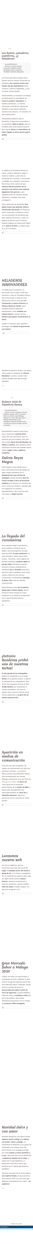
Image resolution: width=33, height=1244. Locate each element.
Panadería (7, 72)
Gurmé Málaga (19, 416)
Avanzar (14, 66)
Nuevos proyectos (16, 70)
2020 (13, 412)
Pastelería (13, 72)
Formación (7, 68)
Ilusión (19, 68)
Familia (12, 416)
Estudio (19, 66)
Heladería (13, 68)
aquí (17, 889)
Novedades (7, 70)
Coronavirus (22, 414)
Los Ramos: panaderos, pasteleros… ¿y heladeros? (15, 55)
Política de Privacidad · (20, 1210)
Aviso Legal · (9, 1210)
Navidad (11, 420)
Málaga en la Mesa (9, 782)
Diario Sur (6, 416)
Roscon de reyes (17, 423)
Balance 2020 (14, 414)
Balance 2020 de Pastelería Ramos (12, 403)
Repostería (20, 72)
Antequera (18, 412)
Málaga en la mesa (9, 418)
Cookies (24, 1212)
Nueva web (17, 420)
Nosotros (8, 66)
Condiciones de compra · (14, 1212)
